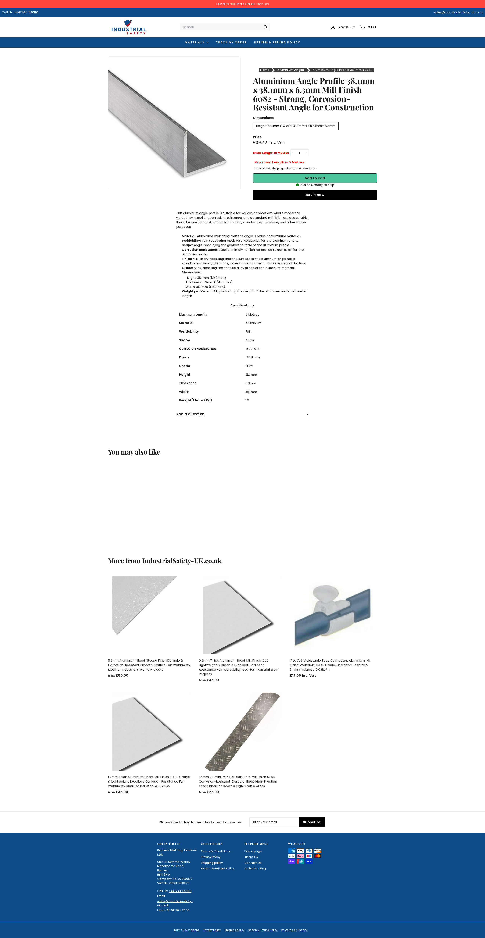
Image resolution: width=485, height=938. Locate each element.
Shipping (277, 168)
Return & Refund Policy (277, 42)
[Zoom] (174, 123)
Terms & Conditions (215, 851)
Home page (253, 851)
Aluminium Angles (291, 70)
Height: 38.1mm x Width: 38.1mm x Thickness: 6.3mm (296, 126)
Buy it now (315, 194)
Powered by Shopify (294, 930)
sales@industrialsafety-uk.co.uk (175, 903)
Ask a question (190, 414)
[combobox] (225, 27)
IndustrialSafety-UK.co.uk (181, 560)
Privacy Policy (211, 857)
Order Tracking (255, 868)
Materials (195, 42)
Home (264, 70)
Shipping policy (212, 863)
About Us (251, 857)
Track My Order (231, 42)
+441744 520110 (180, 891)
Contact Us (252, 863)
